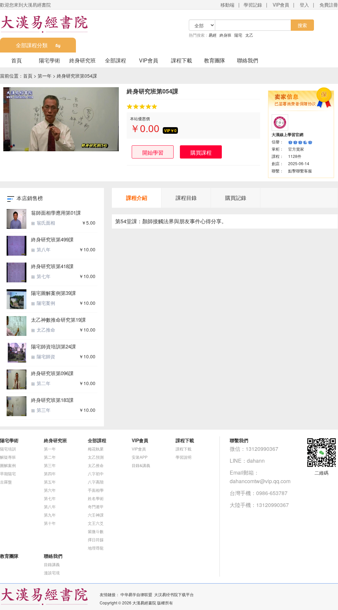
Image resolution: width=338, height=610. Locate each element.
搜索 (302, 25)
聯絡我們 (247, 60)
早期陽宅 (8, 473)
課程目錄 (186, 197)
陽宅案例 (45, 303)
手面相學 (96, 490)
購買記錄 (235, 197)
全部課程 (115, 60)
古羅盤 (6, 481)
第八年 (43, 249)
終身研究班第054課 (77, 75)
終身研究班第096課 (52, 373)
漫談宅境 (52, 572)
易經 (213, 35)
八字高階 (96, 481)
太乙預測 (96, 457)
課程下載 (181, 60)
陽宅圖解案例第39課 (53, 292)
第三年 (43, 410)
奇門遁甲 (96, 506)
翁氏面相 (45, 222)
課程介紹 (136, 197)
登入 (304, 4)
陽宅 (238, 35)
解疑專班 (8, 457)
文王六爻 (96, 523)
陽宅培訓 (8, 448)
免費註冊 (329, 4)
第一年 (44, 75)
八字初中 (96, 473)
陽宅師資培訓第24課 (53, 346)
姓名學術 (96, 498)
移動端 (227, 4)
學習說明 (183, 457)
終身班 (225, 35)
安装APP (140, 457)
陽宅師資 (45, 356)
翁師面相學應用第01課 (56, 212)
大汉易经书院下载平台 (174, 594)
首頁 (16, 60)
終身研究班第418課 (52, 266)
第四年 (50, 473)
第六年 (50, 490)
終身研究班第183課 (52, 399)
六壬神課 (96, 515)
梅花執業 (96, 448)
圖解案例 (8, 465)
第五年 (50, 481)
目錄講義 (52, 564)
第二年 (43, 383)
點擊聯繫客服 (300, 170)
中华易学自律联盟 (136, 594)
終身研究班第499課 (52, 239)
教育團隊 (214, 60)
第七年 (43, 276)
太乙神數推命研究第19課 (58, 319)
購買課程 (201, 152)
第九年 (50, 515)
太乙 (249, 35)
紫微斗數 (96, 531)
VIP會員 (281, 4)
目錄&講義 (141, 465)
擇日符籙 (96, 539)
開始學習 (152, 152)
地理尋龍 (96, 548)
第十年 (50, 523)
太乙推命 (45, 329)
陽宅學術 (49, 60)
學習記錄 (253, 4)
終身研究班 (82, 60)
